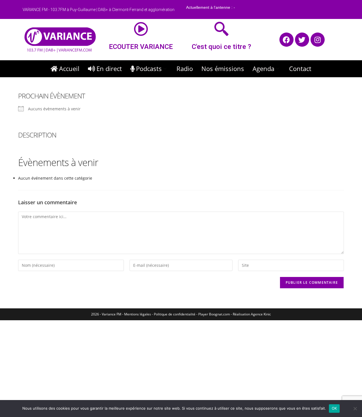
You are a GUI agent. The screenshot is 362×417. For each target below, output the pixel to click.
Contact (300, 68)
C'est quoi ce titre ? (221, 47)
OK (334, 408)
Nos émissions (222, 68)
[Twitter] (302, 40)
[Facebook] (286, 40)
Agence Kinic (261, 314)
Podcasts (149, 68)
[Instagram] (318, 40)
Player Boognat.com (214, 314)
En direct (109, 68)
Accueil (69, 68)
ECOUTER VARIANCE (141, 47)
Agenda (263, 68)
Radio (184, 68)
